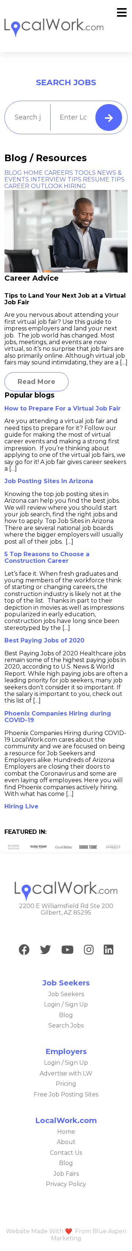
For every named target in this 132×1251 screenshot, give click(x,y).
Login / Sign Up (66, 1004)
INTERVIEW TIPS (55, 179)
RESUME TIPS (104, 179)
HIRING (75, 186)
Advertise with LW (66, 1073)
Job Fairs (66, 1173)
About (66, 1142)
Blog (66, 1015)
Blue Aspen (109, 1231)
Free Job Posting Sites (66, 1094)
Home (66, 1131)
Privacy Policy (66, 1184)
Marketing (66, 1238)
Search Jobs (66, 1025)
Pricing (66, 1083)
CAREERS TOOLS (70, 172)
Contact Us (66, 1152)
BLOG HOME (23, 172)
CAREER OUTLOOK (33, 186)
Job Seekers (66, 994)
